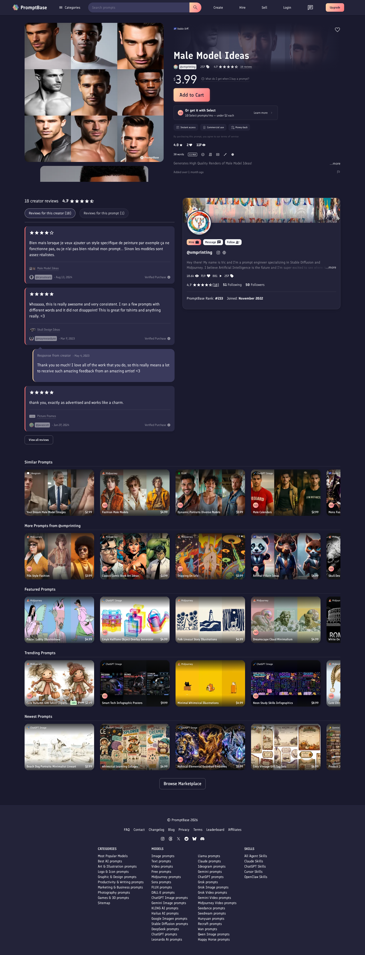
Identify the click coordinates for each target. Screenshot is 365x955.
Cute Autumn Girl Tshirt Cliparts (47, 703)
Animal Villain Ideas (266, 575)
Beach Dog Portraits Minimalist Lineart (51, 766)
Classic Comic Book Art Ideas (120, 575)
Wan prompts (207, 929)
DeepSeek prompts (165, 929)
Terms (197, 830)
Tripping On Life (188, 575)
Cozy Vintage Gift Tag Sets (270, 766)
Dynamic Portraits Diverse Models (199, 512)
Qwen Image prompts (213, 934)
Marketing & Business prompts (120, 887)
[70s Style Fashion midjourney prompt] (59, 556)
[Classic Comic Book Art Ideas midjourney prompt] (135, 556)
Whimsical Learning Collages (120, 766)
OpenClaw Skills (255, 877)
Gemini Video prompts (214, 898)
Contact (139, 830)
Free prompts (161, 872)
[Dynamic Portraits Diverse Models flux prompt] (210, 492)
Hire (242, 7)
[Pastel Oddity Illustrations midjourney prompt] (59, 620)
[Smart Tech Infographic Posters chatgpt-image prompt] (135, 683)
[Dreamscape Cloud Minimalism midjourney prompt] (286, 620)
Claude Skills (253, 861)
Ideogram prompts (211, 866)
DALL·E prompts (163, 892)
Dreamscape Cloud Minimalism (272, 639)
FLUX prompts (161, 887)
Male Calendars (262, 512)
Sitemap (104, 903)
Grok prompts (208, 882)
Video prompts (162, 866)
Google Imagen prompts (169, 919)
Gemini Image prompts (168, 903)
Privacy (184, 830)
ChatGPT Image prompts (169, 898)
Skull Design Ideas (48, 329)
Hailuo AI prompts (165, 913)
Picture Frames (46, 416)
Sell (264, 7)
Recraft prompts (210, 924)
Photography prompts (114, 892)
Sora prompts (161, 882)
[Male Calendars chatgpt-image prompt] (286, 492)
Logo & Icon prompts (113, 872)
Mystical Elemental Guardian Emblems (202, 766)
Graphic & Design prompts (117, 877)
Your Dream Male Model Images (46, 512)
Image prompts (162, 856)
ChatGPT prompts (164, 934)
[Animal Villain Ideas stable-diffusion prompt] (286, 556)
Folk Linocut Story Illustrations (197, 639)
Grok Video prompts (212, 892)
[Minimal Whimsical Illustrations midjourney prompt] (210, 683)
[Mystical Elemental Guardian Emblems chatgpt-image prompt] (210, 747)
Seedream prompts (212, 913)
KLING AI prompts (164, 908)
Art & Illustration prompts (117, 866)
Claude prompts (209, 861)
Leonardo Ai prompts (166, 939)
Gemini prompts (210, 872)
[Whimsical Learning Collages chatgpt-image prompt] (135, 747)
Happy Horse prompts (214, 939)
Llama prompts (209, 856)
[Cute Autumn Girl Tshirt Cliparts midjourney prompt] (59, 683)
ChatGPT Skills (255, 866)
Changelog (156, 830)
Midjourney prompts (166, 877)
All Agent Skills (255, 856)
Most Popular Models (113, 856)
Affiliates (234, 830)
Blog (171, 830)
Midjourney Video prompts (217, 903)
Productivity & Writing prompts (121, 882)
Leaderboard (215, 830)
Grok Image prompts (213, 887)
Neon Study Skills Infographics (273, 703)
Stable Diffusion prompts (169, 924)
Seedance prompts (211, 908)
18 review (246, 67)
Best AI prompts (110, 861)
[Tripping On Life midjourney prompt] (210, 556)
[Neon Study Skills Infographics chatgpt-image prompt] (286, 683)
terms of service (230, 136)
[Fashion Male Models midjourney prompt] (135, 492)
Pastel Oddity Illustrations (43, 639)
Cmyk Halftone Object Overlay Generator (127, 639)
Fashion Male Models (115, 512)
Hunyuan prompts (211, 919)
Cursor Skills (253, 872)
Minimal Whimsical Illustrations (198, 703)
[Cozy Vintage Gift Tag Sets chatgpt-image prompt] (286, 747)
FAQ (127, 830)
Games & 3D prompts (113, 898)
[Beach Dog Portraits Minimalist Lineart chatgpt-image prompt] (59, 747)
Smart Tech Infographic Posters (122, 703)
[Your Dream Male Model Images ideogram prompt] (59, 492)
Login (287, 7)
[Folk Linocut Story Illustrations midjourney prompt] (210, 620)
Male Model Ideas (48, 268)
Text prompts (161, 861)
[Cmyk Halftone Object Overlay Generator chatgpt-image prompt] (135, 620)
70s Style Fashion (38, 575)
